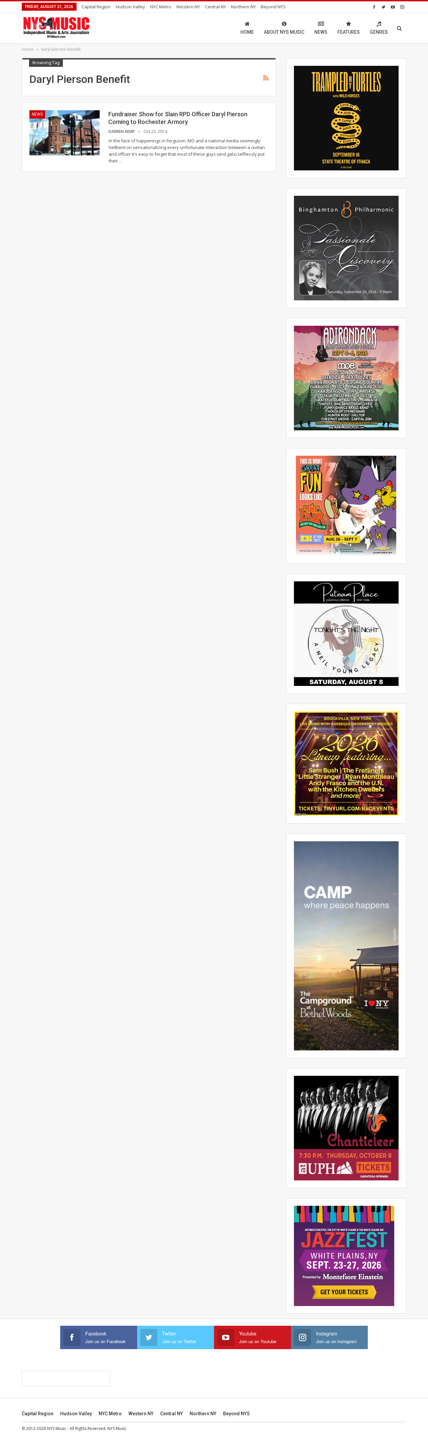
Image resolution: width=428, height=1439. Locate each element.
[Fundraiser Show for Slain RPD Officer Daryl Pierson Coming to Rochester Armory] (64, 132)
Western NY (188, 7)
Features (348, 32)
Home (247, 32)
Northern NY (243, 7)
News (320, 32)
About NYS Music (284, 32)
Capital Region (96, 7)
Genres (379, 32)
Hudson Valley (130, 7)
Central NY (215, 7)
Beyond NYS (273, 7)
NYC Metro (160, 7)
